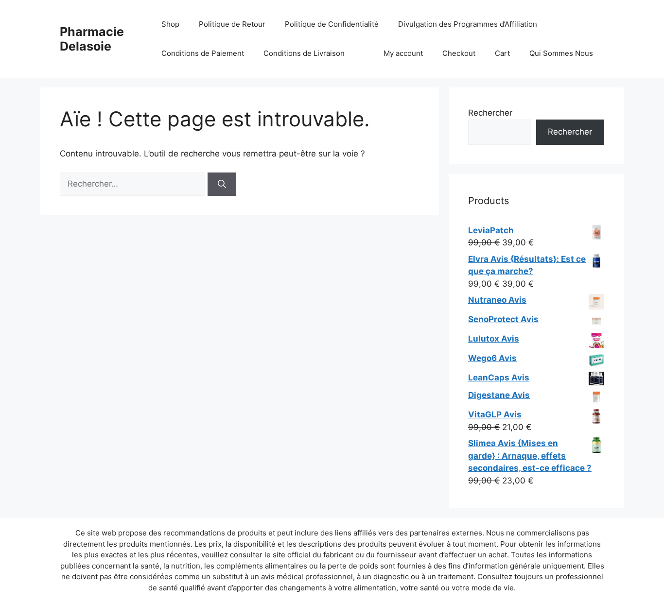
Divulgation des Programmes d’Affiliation (467, 24)
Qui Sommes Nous (561, 53)
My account (403, 53)
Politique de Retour (232, 24)
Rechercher (490, 113)
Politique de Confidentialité (332, 24)
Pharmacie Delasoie (92, 38)
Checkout (458, 53)
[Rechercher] (222, 184)
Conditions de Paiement (202, 53)
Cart (502, 53)
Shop (170, 24)
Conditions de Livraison (304, 53)
